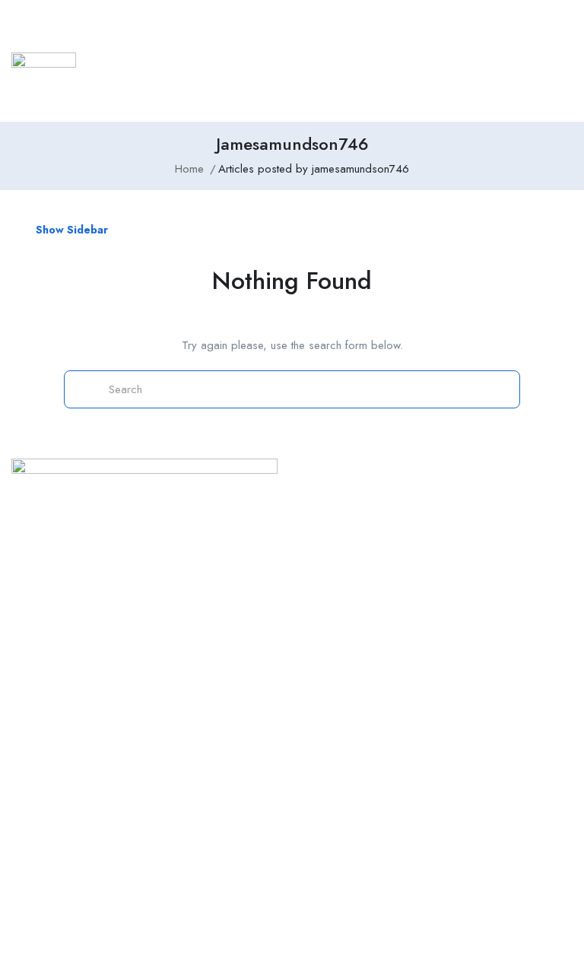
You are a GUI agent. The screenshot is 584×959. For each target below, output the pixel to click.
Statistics (393, 41)
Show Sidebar (70, 229)
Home (144, 41)
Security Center (47, 781)
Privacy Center (46, 753)
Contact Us (210, 699)
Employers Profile (303, 41)
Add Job (372, 79)
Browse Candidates (409, 533)
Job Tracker (204, 41)
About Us (206, 726)
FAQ (194, 809)
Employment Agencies (484, 41)
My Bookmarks (397, 616)
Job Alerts (385, 588)
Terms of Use (44, 726)
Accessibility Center (58, 809)
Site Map (32, 699)
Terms (199, 753)
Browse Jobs (392, 505)
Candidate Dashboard (416, 560)
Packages (207, 781)
